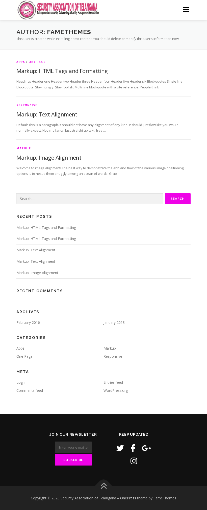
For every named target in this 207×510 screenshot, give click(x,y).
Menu (186, 9)
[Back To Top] (104, 486)
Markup (23, 148)
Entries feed (113, 382)
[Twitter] (120, 448)
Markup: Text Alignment (46, 114)
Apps (20, 62)
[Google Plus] (146, 448)
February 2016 (28, 322)
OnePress (128, 498)
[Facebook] (133, 448)
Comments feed (29, 390)
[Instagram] (134, 461)
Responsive (26, 105)
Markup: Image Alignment (48, 157)
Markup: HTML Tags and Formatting (62, 71)
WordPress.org (116, 390)
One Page (37, 62)
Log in (21, 382)
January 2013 (114, 322)
